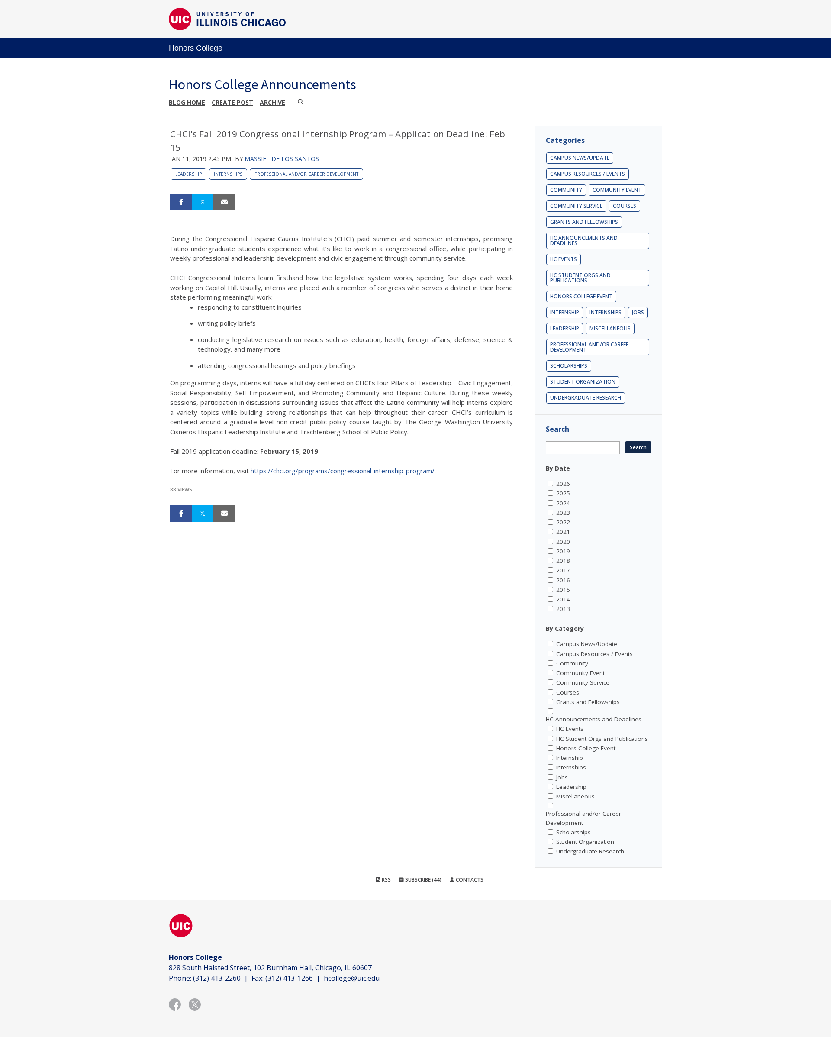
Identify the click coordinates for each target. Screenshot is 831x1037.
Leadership (188, 174)
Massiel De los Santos (282, 159)
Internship (564, 312)
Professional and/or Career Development (306, 174)
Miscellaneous (610, 328)
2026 (563, 484)
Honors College (195, 48)
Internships (228, 174)
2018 (563, 561)
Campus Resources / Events (587, 174)
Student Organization (582, 381)
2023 (563, 513)
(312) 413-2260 (217, 978)
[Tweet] (202, 202)
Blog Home (187, 102)
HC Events (563, 259)
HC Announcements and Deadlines (584, 240)
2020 (563, 542)
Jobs (638, 312)
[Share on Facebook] (181, 202)
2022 (563, 522)
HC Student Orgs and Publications (580, 277)
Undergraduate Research (585, 397)
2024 (563, 503)
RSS (385, 879)
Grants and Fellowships (584, 222)
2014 (563, 599)
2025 (563, 493)
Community (566, 190)
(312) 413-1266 (289, 978)
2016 (563, 580)
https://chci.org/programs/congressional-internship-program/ (343, 470)
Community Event (617, 190)
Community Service (576, 206)
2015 (563, 590)
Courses (624, 206)
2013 (563, 609)
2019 (563, 551)
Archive (272, 102)
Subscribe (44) (422, 879)
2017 (563, 570)
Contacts (468, 879)
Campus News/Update (579, 158)
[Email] (224, 202)
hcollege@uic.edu (352, 978)
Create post (232, 102)
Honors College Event (581, 296)
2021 (563, 532)
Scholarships (568, 365)
